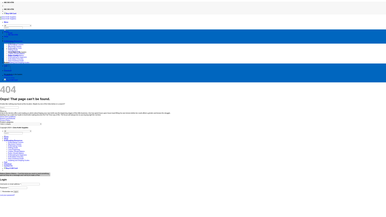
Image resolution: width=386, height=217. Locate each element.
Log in (16, 191)
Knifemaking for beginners (17, 57)
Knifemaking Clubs (15, 146)
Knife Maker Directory (15, 59)
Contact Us (8, 75)
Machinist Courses (14, 144)
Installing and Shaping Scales (18, 62)
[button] (6, 22)
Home (6, 32)
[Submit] (5, 135)
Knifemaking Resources (13, 140)
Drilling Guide (13, 50)
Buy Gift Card (11, 13)
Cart (5, 162)
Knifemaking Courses (15, 44)
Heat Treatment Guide (16, 61)
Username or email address (10, 184)
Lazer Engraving (14, 52)
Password (4, 188)
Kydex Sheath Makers (16, 55)
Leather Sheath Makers (16, 53)
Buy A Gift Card (12, 80)
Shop (6, 36)
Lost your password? (7, 195)
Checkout (7, 164)
